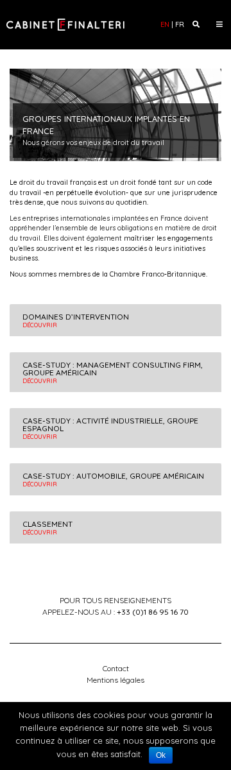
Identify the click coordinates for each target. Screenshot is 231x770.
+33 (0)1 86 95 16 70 (153, 612)
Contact (116, 668)
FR (179, 24)
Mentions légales (115, 680)
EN (164, 24)
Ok (161, 755)
